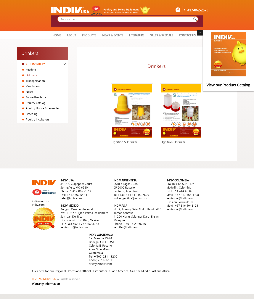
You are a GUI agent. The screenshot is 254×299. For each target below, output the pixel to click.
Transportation (35, 81)
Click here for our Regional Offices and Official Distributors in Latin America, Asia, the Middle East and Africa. (101, 271)
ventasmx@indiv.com (74, 227)
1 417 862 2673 (80, 191)
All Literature (35, 64)
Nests (29, 92)
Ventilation (33, 86)
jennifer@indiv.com (126, 227)
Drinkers (31, 75)
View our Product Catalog (228, 84)
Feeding (31, 69)
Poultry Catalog (35, 103)
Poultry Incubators (37, 119)
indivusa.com (40, 201)
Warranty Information (46, 283)
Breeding (31, 114)
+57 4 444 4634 (181, 191)
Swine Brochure (36, 97)
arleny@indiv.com (101, 264)
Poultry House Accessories (43, 108)
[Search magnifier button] (195, 19)
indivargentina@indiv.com (130, 198)
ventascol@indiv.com (180, 198)
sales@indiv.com (71, 198)
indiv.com (38, 204)
